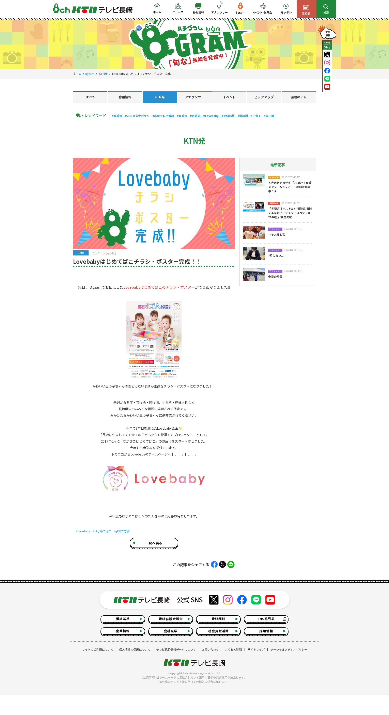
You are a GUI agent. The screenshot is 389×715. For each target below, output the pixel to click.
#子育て (256, 116)
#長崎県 (117, 116)
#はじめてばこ (102, 531)
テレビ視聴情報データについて (176, 649)
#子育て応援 (121, 531)
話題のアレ (299, 96)
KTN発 (103, 74)
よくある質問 (233, 649)
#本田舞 (269, 116)
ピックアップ (264, 96)
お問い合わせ (210, 649)
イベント (229, 96)
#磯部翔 (242, 116)
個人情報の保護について (134, 649)
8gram (89, 74)
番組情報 (125, 96)
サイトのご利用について (97, 649)
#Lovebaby (211, 116)
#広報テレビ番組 (163, 116)
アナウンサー (194, 96)
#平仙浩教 (228, 116)
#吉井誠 (195, 116)
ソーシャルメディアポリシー (288, 649)
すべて (90, 96)
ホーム (77, 74)
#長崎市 (182, 116)
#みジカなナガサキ (137, 116)
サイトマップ (256, 649)
